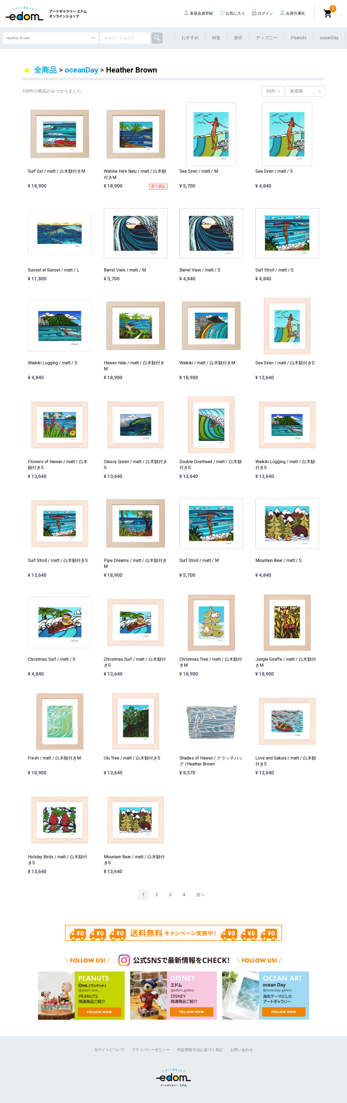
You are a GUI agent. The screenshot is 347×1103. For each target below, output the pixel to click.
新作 (238, 37)
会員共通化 (293, 13)
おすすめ (190, 37)
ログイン (262, 13)
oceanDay (329, 37)
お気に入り (232, 13)
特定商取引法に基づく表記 (200, 1050)
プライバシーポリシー (151, 1050)
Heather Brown (131, 70)
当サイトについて (109, 1050)
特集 (216, 37)
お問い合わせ (241, 1050)
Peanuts (299, 37)
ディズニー (267, 37)
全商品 (45, 70)
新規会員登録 (199, 13)
